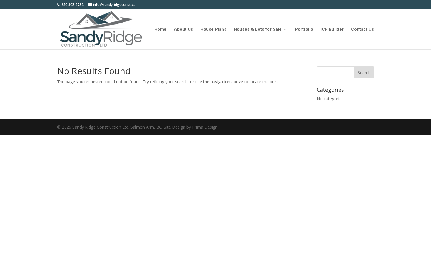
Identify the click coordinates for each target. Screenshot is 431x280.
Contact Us (362, 29)
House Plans (213, 29)
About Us (183, 29)
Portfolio (304, 29)
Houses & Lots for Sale (258, 29)
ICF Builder (332, 29)
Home (160, 29)
